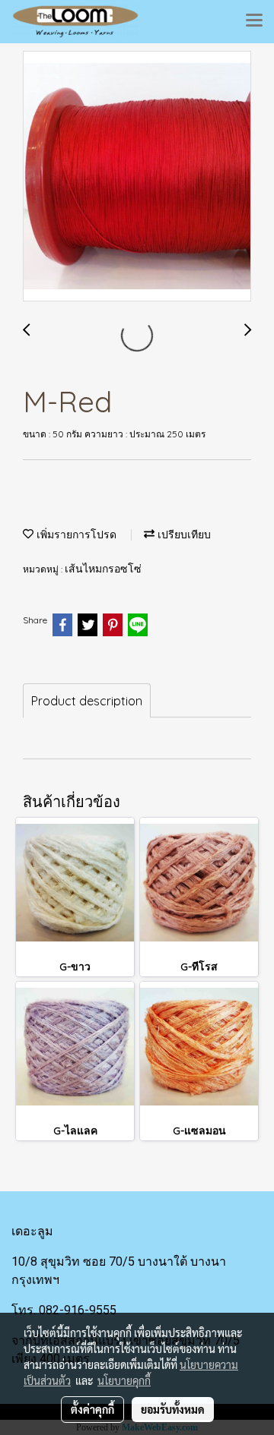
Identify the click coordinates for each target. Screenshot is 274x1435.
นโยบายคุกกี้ (124, 1380)
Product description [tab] (86, 700)
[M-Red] (137, 177)
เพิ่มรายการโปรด (74, 535)
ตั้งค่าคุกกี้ (92, 1409)
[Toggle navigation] (254, 21)
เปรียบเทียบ (183, 535)
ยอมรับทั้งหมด (173, 1409)
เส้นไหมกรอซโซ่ (103, 569)
